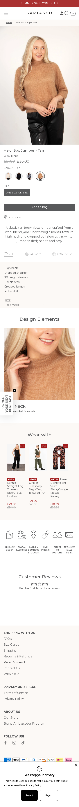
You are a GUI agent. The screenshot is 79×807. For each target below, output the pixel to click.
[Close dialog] (77, 383)
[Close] (76, 765)
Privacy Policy (33, 785)
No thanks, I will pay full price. (53, 416)
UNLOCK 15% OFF (52, 410)
